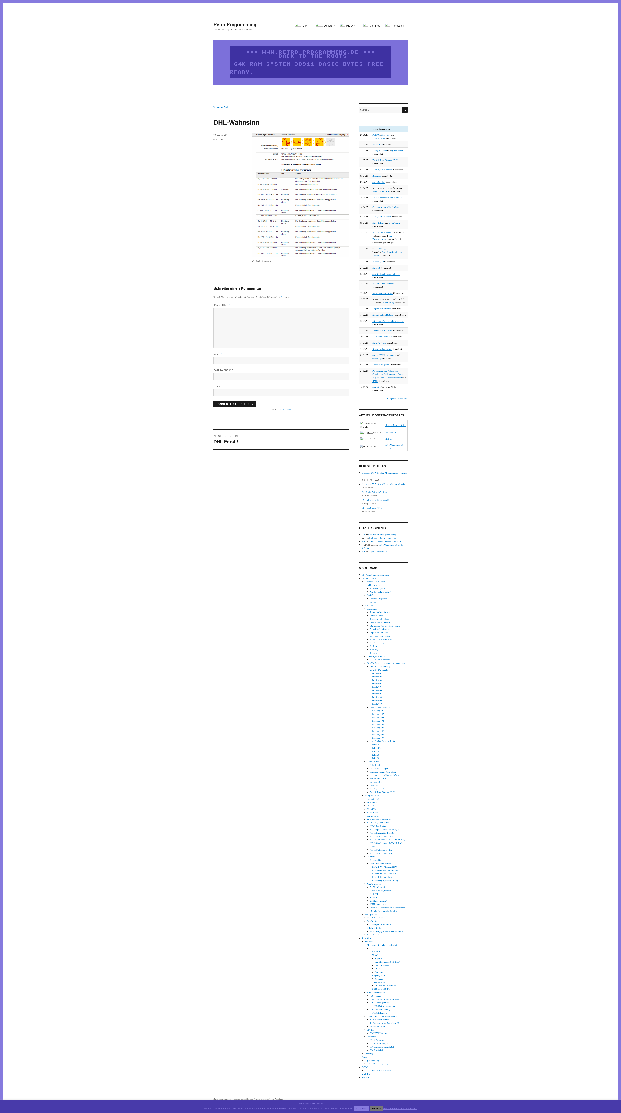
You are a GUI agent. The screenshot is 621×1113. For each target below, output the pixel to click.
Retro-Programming (234, 24)
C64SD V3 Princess (378, 1033)
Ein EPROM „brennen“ (382, 890)
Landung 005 (378, 724)
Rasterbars (376, 175)
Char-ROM (385, 134)
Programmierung (379, 370)
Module (375, 955)
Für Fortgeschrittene (376, 656)
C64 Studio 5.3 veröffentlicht (374, 492)
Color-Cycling (395, 222)
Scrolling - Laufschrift (382, 169)
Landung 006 (378, 727)
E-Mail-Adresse (224, 370)
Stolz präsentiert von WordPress (269, 1098)
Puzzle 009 (377, 700)
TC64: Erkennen (379, 1012)
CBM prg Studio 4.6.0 (394, 424)
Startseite (376, 387)
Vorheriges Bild (220, 107)
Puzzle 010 (377, 703)
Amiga (364, 1056)
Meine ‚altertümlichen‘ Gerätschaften (383, 944)
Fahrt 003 (376, 751)
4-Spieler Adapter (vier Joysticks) (384, 910)
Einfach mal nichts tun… (383, 314)
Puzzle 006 (377, 690)
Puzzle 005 (377, 686)
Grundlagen (377, 358)
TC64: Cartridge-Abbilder (383, 1006)
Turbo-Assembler (374, 934)
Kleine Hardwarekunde (382, 348)
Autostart (374, 897)
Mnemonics (377, 144)
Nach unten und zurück (382, 293)
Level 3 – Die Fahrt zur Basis (382, 741)
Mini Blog (366, 1073)
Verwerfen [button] (376, 1108)
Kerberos (379, 972)
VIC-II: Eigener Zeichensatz (382, 832)
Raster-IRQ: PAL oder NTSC (384, 866)
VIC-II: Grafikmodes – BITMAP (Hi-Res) (387, 839)
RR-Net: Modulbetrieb (379, 1019)
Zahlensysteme (390, 374)
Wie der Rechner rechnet (391, 377)
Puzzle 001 (377, 673)
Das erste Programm (381, 364)
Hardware (368, 941)
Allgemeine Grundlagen (374, 581)
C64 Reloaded (378, 982)
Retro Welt (366, 938)
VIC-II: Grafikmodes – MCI (381, 853)
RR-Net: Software (377, 1026)
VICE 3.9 (389, 438)
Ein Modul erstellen (378, 887)
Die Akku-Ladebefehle (379, 618)
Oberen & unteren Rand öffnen (385, 207)
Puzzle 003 (377, 680)
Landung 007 (378, 730)
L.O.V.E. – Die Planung (380, 666)
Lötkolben (371, 1036)
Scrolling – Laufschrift (379, 788)
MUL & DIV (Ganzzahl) (382, 232)
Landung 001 (378, 710)
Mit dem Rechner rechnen (383, 283)
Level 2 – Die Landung (380, 707)
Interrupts (371, 856)
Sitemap (365, 1077)
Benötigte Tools (371, 914)
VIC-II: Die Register (378, 826)
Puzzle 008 (377, 697)
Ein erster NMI (376, 860)
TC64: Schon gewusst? (380, 1002)
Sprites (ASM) (373, 815)
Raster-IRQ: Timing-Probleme (385, 870)
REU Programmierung (379, 904)
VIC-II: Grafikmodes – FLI (381, 849)
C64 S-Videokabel (378, 1039)
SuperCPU (379, 958)
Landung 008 (378, 734)
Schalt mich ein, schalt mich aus (386, 273)
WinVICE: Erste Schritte (377, 917)
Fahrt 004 (376, 754)
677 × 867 (218, 139)
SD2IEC (370, 1029)
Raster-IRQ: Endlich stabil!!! (384, 873)
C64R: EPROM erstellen (385, 985)
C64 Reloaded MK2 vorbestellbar (376, 499)
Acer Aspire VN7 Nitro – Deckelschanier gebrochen (384, 484)
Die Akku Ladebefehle (382, 336)
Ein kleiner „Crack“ (378, 900)
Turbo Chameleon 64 (376, 992)
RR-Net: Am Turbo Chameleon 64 (384, 1022)
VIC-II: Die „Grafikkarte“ (378, 822)
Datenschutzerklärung (243, 1098)
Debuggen (383, 248)
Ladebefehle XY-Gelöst (382, 330)
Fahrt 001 (376, 744)
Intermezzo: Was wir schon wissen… (388, 320)
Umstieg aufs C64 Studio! (381, 924)
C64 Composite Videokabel (382, 1046)
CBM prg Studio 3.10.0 (372, 507)
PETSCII (376, 134)
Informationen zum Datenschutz (400, 1108)
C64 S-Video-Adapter (379, 1043)
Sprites (373, 601)
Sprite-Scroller (378, 181)
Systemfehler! (397, 150)
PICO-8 (365, 1067)
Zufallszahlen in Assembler (379, 819)
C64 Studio (372, 921)
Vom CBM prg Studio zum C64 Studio (386, 931)
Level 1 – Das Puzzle (379, 669)
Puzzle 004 (377, 683)
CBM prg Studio (374, 927)
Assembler (391, 355)
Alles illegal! (378, 261)
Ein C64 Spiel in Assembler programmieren (386, 663)
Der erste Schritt (379, 342)
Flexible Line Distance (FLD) (385, 160)
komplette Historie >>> (397, 398)
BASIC (375, 380)
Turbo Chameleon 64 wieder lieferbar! (385, 541)
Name (217, 354)
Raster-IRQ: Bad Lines (382, 876)
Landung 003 (378, 717)
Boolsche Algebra (377, 588)
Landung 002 (378, 714)
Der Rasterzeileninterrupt (381, 863)
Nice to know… (374, 883)
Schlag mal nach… (372, 795)
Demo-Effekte (378, 222)
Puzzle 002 (377, 676)
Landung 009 (378, 737)
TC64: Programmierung (380, 1009)
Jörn (363, 534)
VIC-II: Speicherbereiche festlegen (385, 829)
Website (218, 386)
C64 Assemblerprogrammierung (382, 534)
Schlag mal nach (379, 150)
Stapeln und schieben (381, 308)
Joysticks (379, 978)
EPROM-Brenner (382, 965)
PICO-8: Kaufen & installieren (377, 1070)
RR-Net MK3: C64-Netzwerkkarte (382, 1016)
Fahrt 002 (376, 747)
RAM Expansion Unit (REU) (387, 961)
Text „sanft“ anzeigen (381, 216)
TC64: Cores (375, 995)
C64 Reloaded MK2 (381, 989)
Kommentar (221, 305)
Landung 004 (378, 720)
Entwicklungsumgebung (377, 1063)
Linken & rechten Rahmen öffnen (387, 197)
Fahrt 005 (376, 758)
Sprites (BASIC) (379, 355)
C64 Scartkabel (376, 1050)
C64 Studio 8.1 (391, 432)
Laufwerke (376, 951)
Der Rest (376, 267)
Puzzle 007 (377, 693)
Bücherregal (369, 1053)
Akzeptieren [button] (361, 1108)
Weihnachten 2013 (380, 191)
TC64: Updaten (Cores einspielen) (384, 999)
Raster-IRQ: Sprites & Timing (385, 880)
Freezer (378, 968)
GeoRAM (374, 893)
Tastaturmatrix (378, 138)
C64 (371, 948)
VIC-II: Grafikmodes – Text (381, 836)
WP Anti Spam (285, 409)
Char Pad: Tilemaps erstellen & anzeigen (387, 907)
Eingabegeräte (378, 975)
